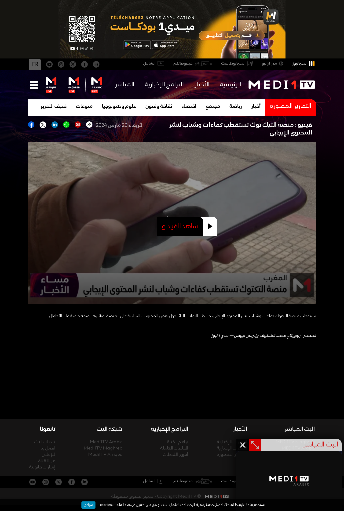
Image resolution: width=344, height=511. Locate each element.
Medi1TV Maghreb (103, 448)
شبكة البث (109, 429)
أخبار (256, 106)
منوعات (84, 106)
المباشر (124, 85)
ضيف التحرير (54, 106)
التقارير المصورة (232, 455)
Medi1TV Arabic (106, 442)
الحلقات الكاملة (174, 448)
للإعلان (48, 455)
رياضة (236, 106)
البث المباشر (300, 429)
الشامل (149, 63)
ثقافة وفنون (159, 106)
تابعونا (47, 429)
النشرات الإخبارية (232, 442)
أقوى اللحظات (175, 455)
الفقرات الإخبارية (232, 448)
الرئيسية (230, 85)
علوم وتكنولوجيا (119, 106)
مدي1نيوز (300, 63)
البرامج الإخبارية (164, 85)
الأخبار (201, 85)
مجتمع (213, 106)
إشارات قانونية (42, 467)
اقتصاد (189, 106)
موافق (88, 505)
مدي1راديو (269, 63)
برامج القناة (177, 442)
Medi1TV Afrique (105, 455)
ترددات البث (44, 442)
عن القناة (46, 461)
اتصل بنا (47, 448)
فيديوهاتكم (183, 63)
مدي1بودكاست (233, 63)
